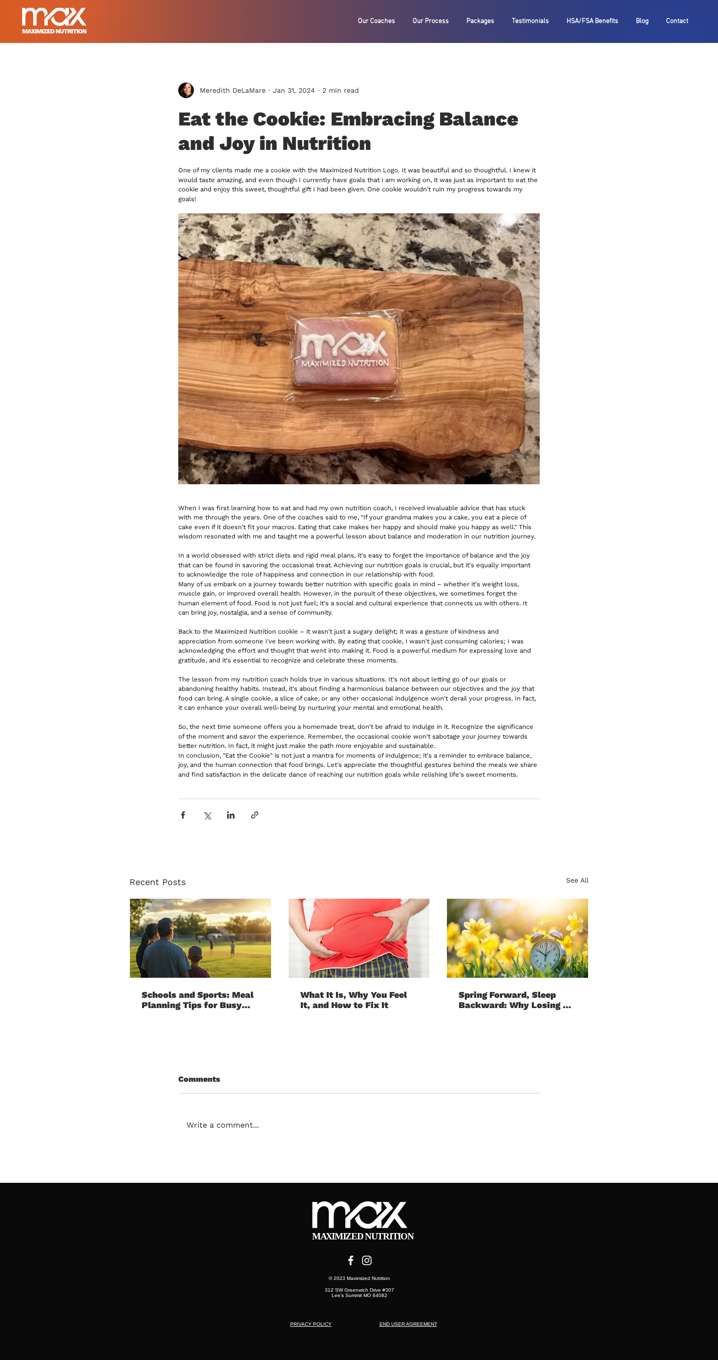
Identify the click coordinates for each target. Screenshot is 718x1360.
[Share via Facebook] (183, 815)
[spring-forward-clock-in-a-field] (517, 938)
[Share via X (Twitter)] (206, 815)
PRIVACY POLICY (311, 1324)
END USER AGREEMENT (408, 1324)
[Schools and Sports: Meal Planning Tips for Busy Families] (200, 938)
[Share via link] (254, 815)
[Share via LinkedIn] (230, 815)
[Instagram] (366, 1260)
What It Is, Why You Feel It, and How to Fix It (353, 999)
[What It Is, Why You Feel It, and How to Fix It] (359, 938)
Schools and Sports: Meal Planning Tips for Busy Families (197, 999)
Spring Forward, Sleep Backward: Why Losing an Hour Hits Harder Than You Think (517, 999)
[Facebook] (350, 1260)
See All (577, 880)
